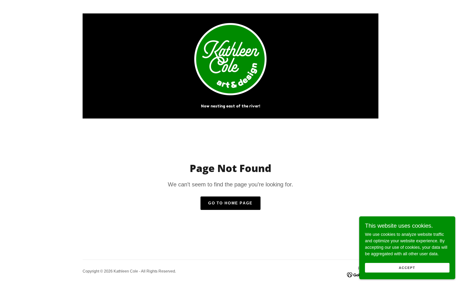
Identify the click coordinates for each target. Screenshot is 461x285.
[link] (230, 61)
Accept (407, 268)
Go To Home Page (230, 203)
